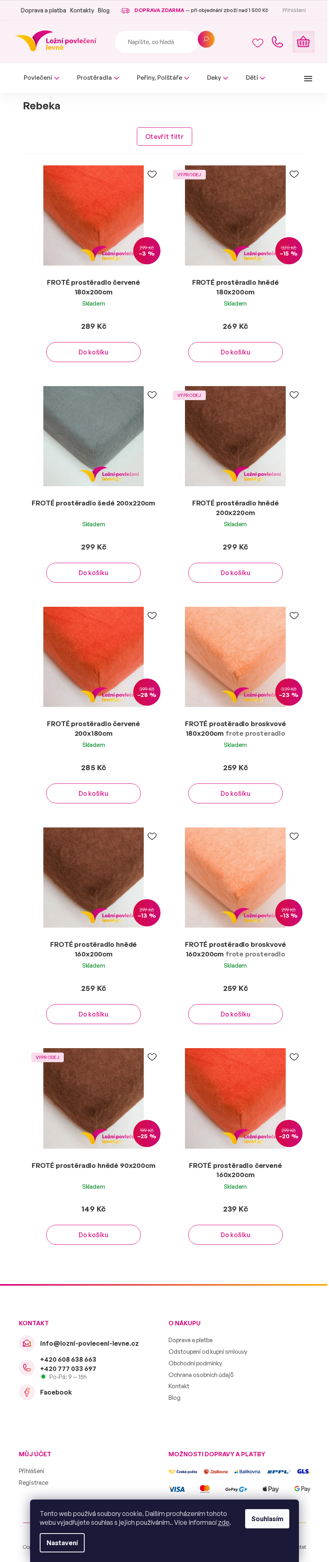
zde (221, 1522)
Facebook (53, 1392)
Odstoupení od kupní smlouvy (205, 1351)
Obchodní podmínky (192, 1363)
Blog (100, 10)
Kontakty (79, 10)
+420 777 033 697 (65, 1369)
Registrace (30, 1482)
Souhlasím (264, 1519)
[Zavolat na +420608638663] (274, 42)
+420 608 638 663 (65, 1359)
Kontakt (176, 1386)
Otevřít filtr (161, 137)
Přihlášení (28, 1471)
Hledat (203, 39)
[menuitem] (38, 77)
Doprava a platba (40, 10)
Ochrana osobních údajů (198, 1375)
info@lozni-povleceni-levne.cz (86, 1343)
